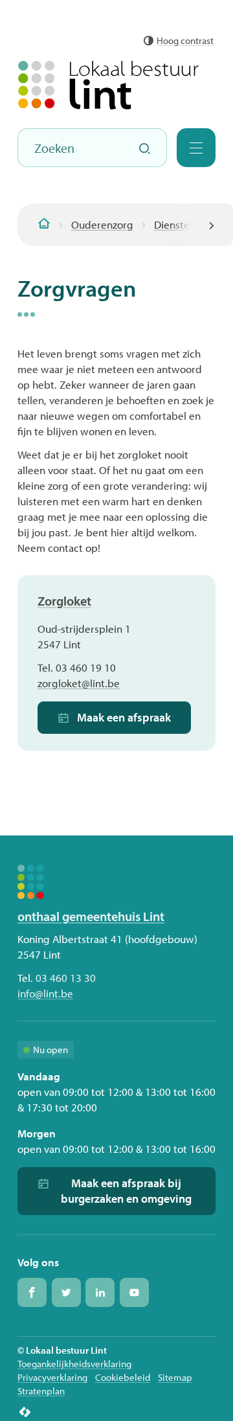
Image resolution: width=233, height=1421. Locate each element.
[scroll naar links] (211, 224)
